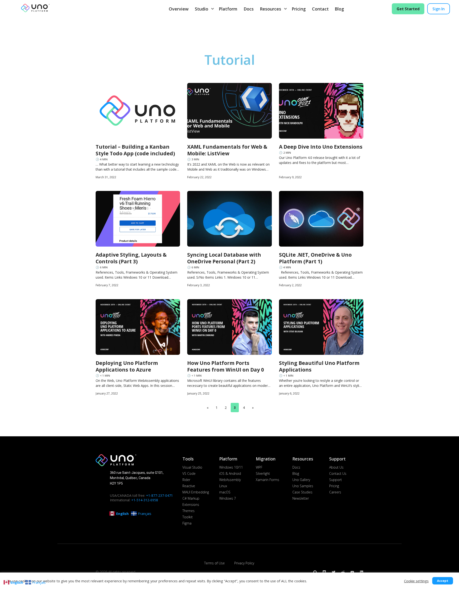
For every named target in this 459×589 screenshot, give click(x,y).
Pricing (299, 9)
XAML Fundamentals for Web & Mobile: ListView (227, 150)
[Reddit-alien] (343, 572)
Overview (179, 9)
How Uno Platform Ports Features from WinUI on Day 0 (225, 366)
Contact (320, 9)
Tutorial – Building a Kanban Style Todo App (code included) (135, 150)
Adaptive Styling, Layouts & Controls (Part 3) (131, 258)
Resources (270, 9)
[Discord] (324, 572)
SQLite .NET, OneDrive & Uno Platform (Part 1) (315, 258)
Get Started (408, 8)
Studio (201, 9)
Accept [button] (442, 580)
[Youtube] (352, 572)
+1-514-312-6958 (144, 500)
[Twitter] (333, 572)
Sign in (438, 8)
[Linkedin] (361, 572)
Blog (339, 9)
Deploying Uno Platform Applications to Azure (127, 366)
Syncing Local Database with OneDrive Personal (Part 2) (224, 258)
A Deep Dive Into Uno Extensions (320, 146)
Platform (228, 9)
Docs (249, 9)
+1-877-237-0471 (159, 495)
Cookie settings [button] (416, 581)
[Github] (315, 572)
